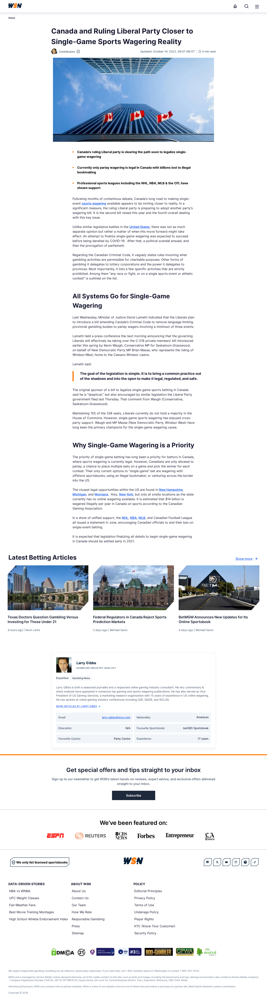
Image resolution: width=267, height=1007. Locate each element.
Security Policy (145, 933)
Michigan (79, 494)
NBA (133, 518)
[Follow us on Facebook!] (208, 862)
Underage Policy (146, 912)
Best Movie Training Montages (31, 912)
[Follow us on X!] (217, 862)
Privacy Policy (144, 898)
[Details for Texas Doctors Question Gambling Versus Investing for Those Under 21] (48, 587)
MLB (142, 518)
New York (126, 494)
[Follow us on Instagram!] (236, 862)
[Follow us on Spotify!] (245, 862)
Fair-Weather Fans (22, 905)
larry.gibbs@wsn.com (116, 717)
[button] (257, 6)
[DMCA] (62, 952)
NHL (125, 518)
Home (11, 17)
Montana (101, 494)
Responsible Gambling (88, 919)
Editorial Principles (148, 891)
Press (76, 926)
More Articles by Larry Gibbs (76, 706)
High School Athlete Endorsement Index (38, 919)
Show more (244, 559)
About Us (79, 891)
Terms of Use (144, 905)
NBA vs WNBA (19, 891)
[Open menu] (257, 6)
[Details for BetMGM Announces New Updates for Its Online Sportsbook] (219, 587)
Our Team (79, 905)
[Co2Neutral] (206, 952)
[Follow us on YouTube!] (226, 862)
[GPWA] (185, 952)
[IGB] (101, 952)
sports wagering (94, 203)
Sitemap (78, 933)
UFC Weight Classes (24, 898)
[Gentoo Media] (129, 952)
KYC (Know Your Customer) (154, 926)
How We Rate (82, 912)
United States (139, 227)
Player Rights (144, 919)
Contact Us (80, 898)
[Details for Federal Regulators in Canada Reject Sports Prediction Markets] (133, 587)
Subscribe (133, 795)
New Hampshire (171, 490)
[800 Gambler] (159, 952)
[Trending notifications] (235, 6)
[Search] (246, 6)
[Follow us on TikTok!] (255, 862)
